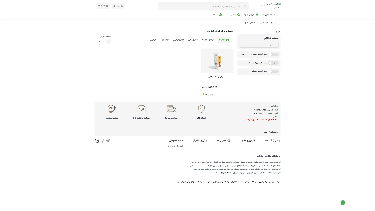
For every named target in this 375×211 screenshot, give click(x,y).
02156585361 (260, 110)
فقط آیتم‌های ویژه (259, 71)
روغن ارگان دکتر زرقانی (217, 76)
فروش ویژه (249, 15)
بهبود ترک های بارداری (253, 22)
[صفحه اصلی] (279, 22)
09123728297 (260, 113)
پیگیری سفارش (200, 141)
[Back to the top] (343, 203)
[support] (96, 141)
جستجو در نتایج (271, 38)
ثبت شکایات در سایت (175, 146)
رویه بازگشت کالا (273, 141)
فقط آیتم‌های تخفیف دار (257, 63)
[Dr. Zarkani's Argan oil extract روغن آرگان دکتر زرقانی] (217, 61)
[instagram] (102, 141)
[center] (245, 6)
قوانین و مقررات (247, 141)
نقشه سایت (212, 15)
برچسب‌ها (269, 22)
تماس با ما (231, 15)
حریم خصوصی (176, 141)
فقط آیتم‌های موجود (258, 54)
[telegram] (107, 141)
